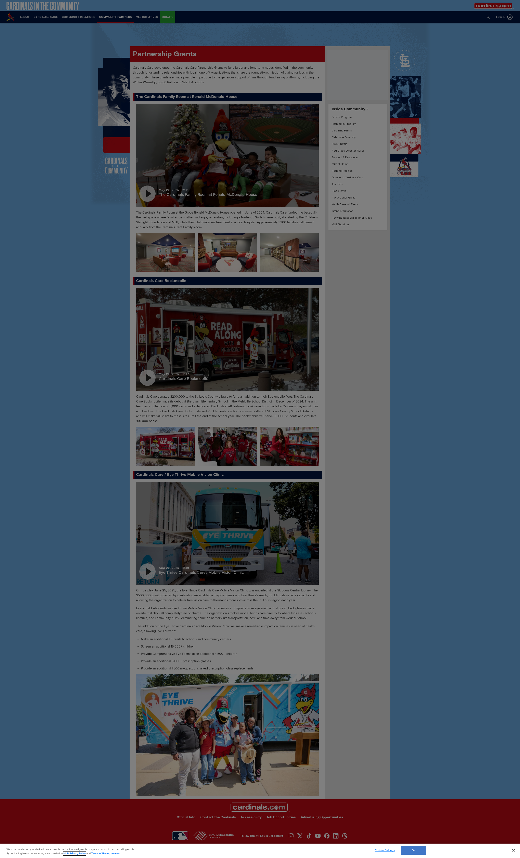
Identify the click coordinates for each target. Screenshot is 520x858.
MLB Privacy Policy (74, 853)
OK (413, 850)
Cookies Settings (385, 850)
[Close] (513, 850)
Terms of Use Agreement (105, 853)
